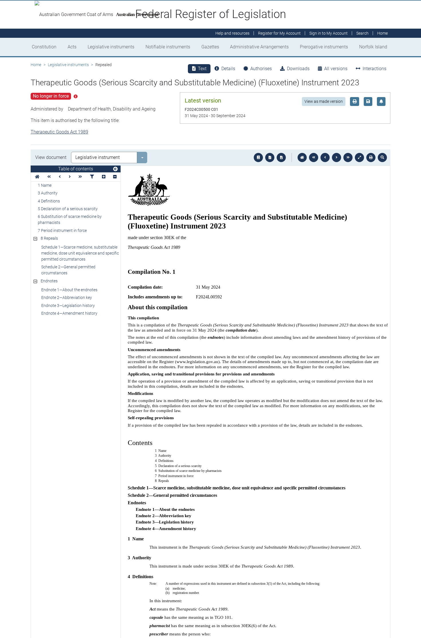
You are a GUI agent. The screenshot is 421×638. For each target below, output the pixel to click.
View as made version (323, 101)
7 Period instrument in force (62, 230)
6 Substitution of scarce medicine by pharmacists (70, 219)
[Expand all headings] (103, 176)
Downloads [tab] (298, 68)
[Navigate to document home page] (37, 176)
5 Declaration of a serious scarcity (68, 208)
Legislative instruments (111, 47)
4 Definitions (49, 201)
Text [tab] (202, 68)
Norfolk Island (373, 47)
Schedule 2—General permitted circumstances (68, 270)
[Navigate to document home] (302, 157)
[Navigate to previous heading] (59, 176)
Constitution (44, 47)
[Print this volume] (370, 157)
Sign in (328, 33)
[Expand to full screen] (359, 157)
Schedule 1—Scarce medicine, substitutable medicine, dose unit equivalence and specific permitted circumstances (80, 253)
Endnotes (49, 281)
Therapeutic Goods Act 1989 (59, 132)
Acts (72, 47)
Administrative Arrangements (259, 47)
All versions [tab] (335, 68)
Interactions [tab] (374, 68)
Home (36, 64)
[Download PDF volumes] (269, 157)
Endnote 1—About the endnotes (69, 290)
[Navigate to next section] (336, 157)
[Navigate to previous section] (325, 157)
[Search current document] (382, 157)
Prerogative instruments (324, 47)
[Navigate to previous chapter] (313, 157)
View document (50, 157)
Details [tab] (228, 68)
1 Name (45, 185)
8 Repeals (49, 238)
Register (279, 33)
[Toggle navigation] (115, 169)
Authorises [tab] (261, 68)
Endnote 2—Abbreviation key (66, 297)
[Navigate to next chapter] (348, 157)
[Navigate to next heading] (69, 176)
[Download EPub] (258, 157)
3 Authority (48, 193)
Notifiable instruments (167, 47)
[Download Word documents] (281, 157)
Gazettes (210, 47)
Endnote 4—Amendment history (69, 313)
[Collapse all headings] (115, 176)
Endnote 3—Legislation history (68, 305)
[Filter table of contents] (92, 176)
